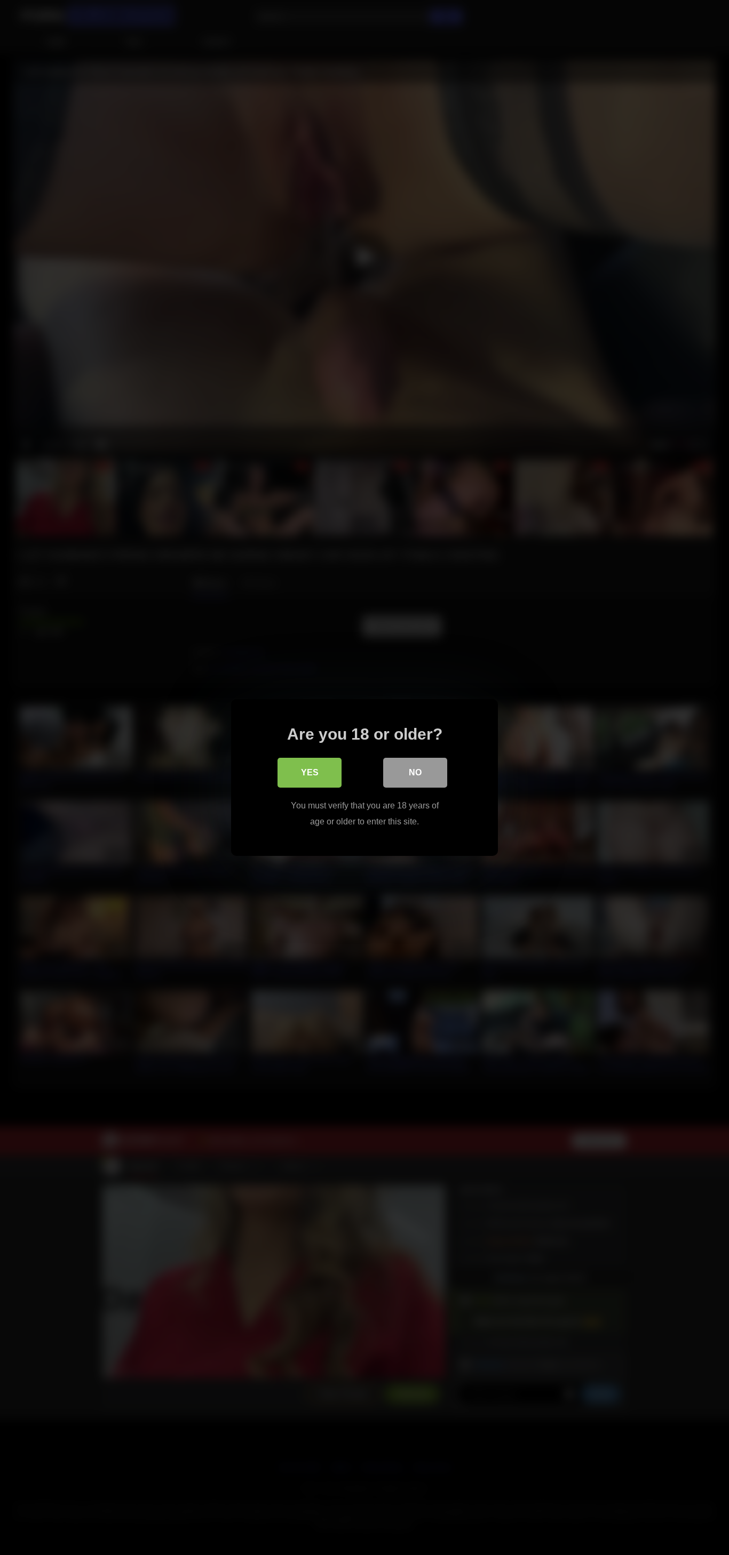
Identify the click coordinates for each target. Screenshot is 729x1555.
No (415, 772)
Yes (310, 772)
